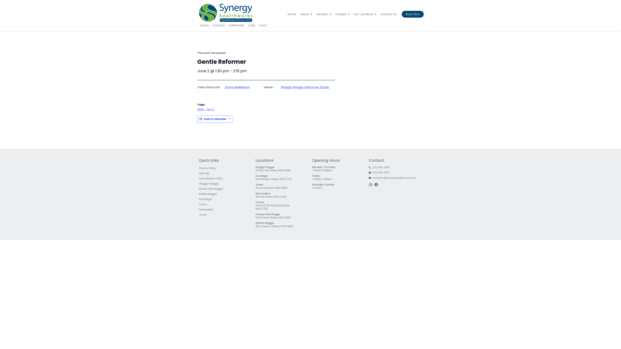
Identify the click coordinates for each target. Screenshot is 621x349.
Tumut (263, 25)
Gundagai (218, 25)
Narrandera (237, 25)
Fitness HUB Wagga (211, 189)
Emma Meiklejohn (237, 87)
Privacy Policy (207, 168)
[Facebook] (376, 184)
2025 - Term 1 (206, 109)
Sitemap (204, 173)
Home (292, 14)
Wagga (204, 25)
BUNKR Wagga (208, 194)
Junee (251, 25)
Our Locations (363, 14)
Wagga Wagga (209, 183)
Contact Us (388, 14)
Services (322, 14)
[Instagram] (370, 184)
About (304, 14)
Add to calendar (215, 119)
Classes (340, 14)
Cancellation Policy (211, 178)
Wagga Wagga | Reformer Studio (305, 87)
